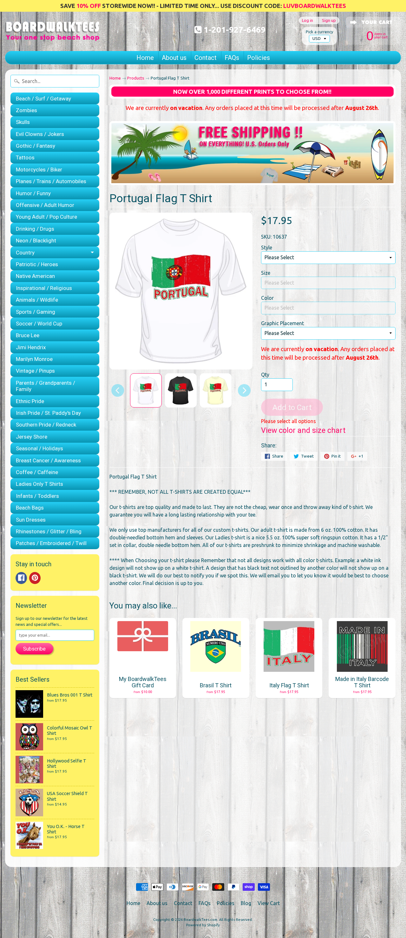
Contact (205, 57)
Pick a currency (319, 31)
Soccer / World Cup (39, 323)
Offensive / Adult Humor (45, 205)
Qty (265, 374)
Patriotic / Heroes (37, 264)
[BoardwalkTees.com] (52, 33)
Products (135, 77)
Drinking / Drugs (35, 229)
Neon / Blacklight (36, 240)
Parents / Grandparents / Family (45, 386)
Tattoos (25, 157)
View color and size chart (303, 430)
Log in (307, 20)
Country (25, 252)
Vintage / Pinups (35, 371)
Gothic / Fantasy (35, 146)
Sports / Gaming (35, 312)
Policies (258, 57)
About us (174, 57)
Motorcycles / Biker (39, 169)
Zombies (26, 110)
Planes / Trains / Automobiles (51, 181)
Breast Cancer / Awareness (48, 460)
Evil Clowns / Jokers (40, 134)
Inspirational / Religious (44, 288)
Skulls (23, 122)
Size (265, 273)
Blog (246, 903)
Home (145, 57)
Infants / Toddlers (37, 496)
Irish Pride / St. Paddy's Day (48, 413)
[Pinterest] (35, 578)
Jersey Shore (31, 437)
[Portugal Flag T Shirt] (146, 390)
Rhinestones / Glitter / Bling (49, 531)
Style (266, 247)
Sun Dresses (31, 520)
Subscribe (34, 649)
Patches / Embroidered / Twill (51, 543)
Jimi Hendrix (31, 347)
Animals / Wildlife (37, 300)
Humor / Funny (33, 193)
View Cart (269, 903)
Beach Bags (30, 507)
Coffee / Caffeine (37, 472)
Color (267, 298)
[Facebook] (21, 578)
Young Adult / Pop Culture (46, 217)
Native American (35, 276)
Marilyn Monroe (34, 359)
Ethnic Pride (30, 401)
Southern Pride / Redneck (46, 424)
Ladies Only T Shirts (39, 484)
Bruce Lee (27, 335)
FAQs (232, 57)
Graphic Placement (282, 323)
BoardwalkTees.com (200, 920)
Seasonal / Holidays (39, 448)
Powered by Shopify (203, 925)
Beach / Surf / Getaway (43, 98)
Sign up (329, 20)
